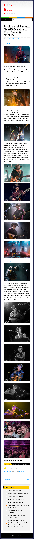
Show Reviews (25, 464)
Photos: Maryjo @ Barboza (16, 499)
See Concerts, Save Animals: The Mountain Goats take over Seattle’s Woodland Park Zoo (18, 525)
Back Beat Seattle (10, 9)
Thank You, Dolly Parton (15, 496)
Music (14, 464)
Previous (7, 479)
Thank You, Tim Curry (14, 490)
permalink (21, 471)
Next (28, 479)
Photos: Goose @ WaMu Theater (18, 493)
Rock (10, 471)
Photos (18, 464)
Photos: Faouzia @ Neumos (16, 520)
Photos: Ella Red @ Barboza (16, 502)
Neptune (18, 469)
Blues (24, 468)
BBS (18, 38)
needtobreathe (11, 469)
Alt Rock (20, 468)
